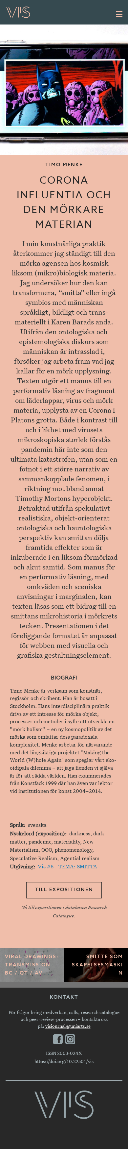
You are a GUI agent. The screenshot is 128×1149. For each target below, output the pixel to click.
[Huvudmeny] (119, 14)
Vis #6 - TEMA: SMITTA (67, 866)
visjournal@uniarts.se (68, 1026)
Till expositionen (64, 889)
